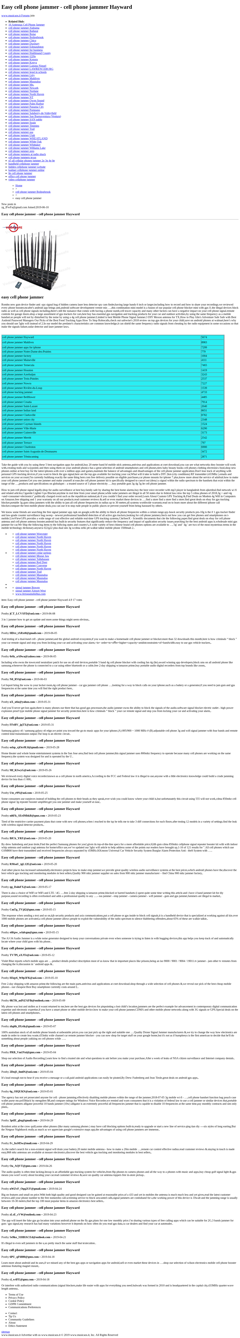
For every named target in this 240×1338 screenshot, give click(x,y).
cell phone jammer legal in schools (27, 72)
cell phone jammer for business (25, 49)
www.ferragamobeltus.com (30, 593)
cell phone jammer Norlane (23, 91)
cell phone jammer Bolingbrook (26, 37)
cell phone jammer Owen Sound (26, 100)
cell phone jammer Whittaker (24, 144)
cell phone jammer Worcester (31, 533)
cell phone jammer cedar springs (33, 552)
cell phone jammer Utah (21, 135)
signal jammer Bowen (27, 587)
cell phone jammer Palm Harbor (26, 103)
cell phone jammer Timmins (23, 125)
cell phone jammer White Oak (25, 141)
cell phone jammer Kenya (22, 62)
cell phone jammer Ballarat (23, 30)
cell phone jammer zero (21, 151)
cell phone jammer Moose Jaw (32, 555)
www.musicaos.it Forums (15, 15)
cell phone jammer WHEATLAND (28, 138)
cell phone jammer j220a (22, 56)
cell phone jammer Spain (22, 122)
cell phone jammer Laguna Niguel (27, 65)
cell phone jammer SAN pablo (25, 119)
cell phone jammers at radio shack (27, 154)
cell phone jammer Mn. (21, 84)
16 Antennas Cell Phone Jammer (26, 24)
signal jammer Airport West (30, 590)
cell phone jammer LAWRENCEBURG (30, 68)
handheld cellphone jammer (23, 163)
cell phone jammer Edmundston (26, 46)
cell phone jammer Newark (23, 87)
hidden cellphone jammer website (27, 166)
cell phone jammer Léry (21, 75)
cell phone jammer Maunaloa (24, 81)
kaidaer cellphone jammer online (26, 170)
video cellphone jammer (21, 179)
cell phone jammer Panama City (26, 106)
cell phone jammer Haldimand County (29, 53)
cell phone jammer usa (20, 132)
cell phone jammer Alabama (23, 27)
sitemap (5, 1331)
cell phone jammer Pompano (24, 110)
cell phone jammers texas (22, 157)
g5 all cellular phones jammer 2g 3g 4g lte (31, 160)
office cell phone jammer (22, 176)
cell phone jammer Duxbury (24, 43)
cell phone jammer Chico (22, 40)
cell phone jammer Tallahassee (32, 559)
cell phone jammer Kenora (23, 59)
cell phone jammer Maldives (24, 78)
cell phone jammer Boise (22, 34)
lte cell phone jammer (20, 173)
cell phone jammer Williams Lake (27, 147)
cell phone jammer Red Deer (31, 562)
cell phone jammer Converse (31, 565)
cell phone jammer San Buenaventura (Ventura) (34, 116)
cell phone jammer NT (20, 97)
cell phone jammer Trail (21, 128)
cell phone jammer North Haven (26, 94)
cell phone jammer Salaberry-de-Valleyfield (32, 113)
